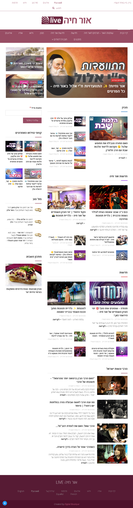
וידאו (25, 2)
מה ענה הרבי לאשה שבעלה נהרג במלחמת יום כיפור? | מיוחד (72, 403)
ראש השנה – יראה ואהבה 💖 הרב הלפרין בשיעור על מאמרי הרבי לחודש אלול (26, 90)
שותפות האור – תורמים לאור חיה (98, 33)
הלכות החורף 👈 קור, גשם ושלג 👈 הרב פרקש (61, 149)
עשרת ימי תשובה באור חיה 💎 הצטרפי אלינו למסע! (26, 65)
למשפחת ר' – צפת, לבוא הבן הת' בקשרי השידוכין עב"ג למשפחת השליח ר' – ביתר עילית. (19, 237)
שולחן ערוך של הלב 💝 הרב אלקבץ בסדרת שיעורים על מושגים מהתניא (61, 120)
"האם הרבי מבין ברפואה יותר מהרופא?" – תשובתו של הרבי (72, 379)
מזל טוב (35, 2)
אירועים (46, 2)
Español (60, 494)
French (74, 494)
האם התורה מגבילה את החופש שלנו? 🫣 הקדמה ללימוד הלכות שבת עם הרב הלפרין (111, 146)
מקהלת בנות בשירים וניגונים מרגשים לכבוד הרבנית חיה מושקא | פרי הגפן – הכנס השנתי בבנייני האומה (103, 352)
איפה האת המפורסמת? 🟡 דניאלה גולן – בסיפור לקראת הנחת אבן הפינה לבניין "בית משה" (61, 256)
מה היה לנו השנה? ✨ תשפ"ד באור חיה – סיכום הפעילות (60, 238)
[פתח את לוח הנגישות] (5, 503)
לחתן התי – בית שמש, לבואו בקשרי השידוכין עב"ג (20, 222)
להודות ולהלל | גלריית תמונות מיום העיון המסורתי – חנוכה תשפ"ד (102, 335)
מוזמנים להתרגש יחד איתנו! (103, 252)
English (21, 491)
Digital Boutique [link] (72, 504)
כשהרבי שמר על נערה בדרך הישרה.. (75, 447)
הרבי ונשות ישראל (117, 369)
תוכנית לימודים (60, 39)
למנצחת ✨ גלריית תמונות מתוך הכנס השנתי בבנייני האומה (68, 310)
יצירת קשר (50, 491)
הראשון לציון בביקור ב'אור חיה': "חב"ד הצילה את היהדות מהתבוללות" (102, 239)
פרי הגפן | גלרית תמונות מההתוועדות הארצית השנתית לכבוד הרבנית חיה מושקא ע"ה (60, 351)
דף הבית (124, 33)
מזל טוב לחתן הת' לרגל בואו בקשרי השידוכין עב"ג (19, 208)
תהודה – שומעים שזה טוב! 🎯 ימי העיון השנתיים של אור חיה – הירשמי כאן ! (110, 312)
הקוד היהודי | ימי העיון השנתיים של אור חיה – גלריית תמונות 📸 (68, 213)
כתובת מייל (36, 107)
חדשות (74, 33)
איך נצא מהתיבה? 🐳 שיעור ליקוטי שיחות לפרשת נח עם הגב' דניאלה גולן (61, 135)
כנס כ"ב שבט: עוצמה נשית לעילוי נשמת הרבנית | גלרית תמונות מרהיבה (110, 215)
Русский (58, 2)
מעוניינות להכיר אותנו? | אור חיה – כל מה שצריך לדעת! (60, 334)
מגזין (42, 33)
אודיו (21, 33)
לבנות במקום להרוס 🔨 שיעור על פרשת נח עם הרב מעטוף (60, 161)
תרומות (15, 2)
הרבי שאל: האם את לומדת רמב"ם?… (75, 426)
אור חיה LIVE (66, 482)
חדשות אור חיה (57, 33)
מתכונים (77, 39)
